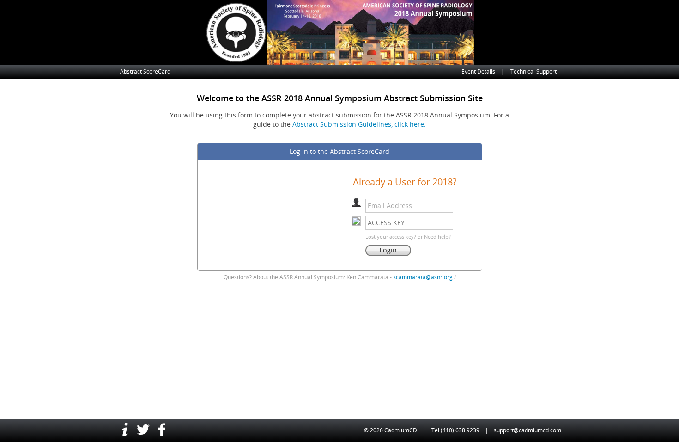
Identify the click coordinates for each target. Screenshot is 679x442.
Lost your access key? (390, 236)
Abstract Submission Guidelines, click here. (359, 124)
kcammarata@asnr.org (423, 277)
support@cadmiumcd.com (527, 430)
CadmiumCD (400, 430)
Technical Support (533, 71)
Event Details (478, 71)
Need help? (437, 236)
